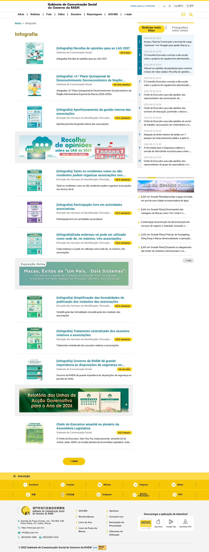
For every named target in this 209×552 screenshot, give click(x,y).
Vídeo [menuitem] (61, 14)
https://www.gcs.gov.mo (32, 528)
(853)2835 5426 (50, 537)
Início (18, 23)
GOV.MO (83, 511)
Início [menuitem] (21, 14)
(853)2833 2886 (29, 537)
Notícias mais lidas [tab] (151, 29)
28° (181, 6)
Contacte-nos (116, 516)
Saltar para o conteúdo (142, 6)
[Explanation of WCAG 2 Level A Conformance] (99, 547)
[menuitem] (35, 14)
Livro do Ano (85, 522)
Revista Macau (86, 516)
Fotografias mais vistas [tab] (180, 29)
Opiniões (114, 511)
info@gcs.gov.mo (30, 532)
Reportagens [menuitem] (94, 14)
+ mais (188, 260)
